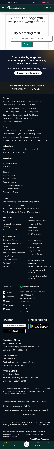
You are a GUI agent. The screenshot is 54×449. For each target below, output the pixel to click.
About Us (23, 308)
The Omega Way (35, 244)
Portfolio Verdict (34, 234)
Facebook (10, 297)
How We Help (8, 256)
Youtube (9, 301)
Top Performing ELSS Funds (14, 205)
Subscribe (45, 2)
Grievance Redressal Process (14, 410)
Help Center (36, 2)
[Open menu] (3, 8)
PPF (28, 149)
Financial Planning (10, 259)
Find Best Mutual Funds (12, 130)
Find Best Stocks (9, 179)
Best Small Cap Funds (32, 134)
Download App (12, 2)
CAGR (34, 149)
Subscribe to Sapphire (28, 73)
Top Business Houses (26, 105)
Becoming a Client (35, 240)
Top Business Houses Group (14, 185)
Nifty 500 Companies (29, 112)
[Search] (26, 444)
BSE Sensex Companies (12, 115)
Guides (5, 233)
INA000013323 (19, 89)
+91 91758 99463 (18, 381)
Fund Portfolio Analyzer (12, 134)
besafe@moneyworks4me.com (32, 292)
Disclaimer (7, 406)
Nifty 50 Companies (11, 112)
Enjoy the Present (9, 249)
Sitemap (6, 266)
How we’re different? (36, 247)
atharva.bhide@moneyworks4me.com (23, 377)
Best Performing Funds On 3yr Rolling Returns (21, 202)
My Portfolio (33, 231)
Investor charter (40, 410)
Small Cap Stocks (31, 115)
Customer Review (35, 254)
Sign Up (47, 8)
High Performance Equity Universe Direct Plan (21, 208)
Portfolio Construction (11, 263)
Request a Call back (27, 298)
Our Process (25, 305)
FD (9, 149)
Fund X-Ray (33, 227)
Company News (9, 105)
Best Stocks (22, 101)
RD (23, 149)
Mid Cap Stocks (9, 118)
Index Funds (43, 140)
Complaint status (9, 402)
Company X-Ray (35, 224)
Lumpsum (16, 149)
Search (27, 44)
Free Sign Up (14, 331)
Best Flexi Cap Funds (11, 137)
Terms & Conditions (39, 402)
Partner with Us (26, 302)
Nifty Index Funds (10, 140)
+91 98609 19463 (18, 365)
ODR (30, 410)
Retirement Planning (10, 240)
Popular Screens (35, 101)
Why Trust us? (34, 251)
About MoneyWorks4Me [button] (40, 439)
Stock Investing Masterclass (14, 230)
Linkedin (9, 293)
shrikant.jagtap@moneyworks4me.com (23, 347)
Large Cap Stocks (24, 118)
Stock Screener (9, 101)
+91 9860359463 (27, 295)
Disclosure (17, 406)
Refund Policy (23, 402)
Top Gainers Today (28, 108)
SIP (4, 149)
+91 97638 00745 (19, 350)
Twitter (8, 309)
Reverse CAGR (8, 152)
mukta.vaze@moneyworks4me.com (22, 362)
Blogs (5, 221)
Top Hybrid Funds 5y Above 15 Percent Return (21, 212)
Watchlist (6, 167)
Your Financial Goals (11, 237)
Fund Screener (29, 130)
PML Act (27, 406)
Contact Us (24, 312)
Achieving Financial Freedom (14, 253)
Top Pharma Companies (12, 122)
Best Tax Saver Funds (27, 140)
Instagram (10, 305)
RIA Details (35, 89)
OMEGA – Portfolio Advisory (39, 266)
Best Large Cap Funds (30, 137)
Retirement (20, 152)
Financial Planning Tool (37, 221)
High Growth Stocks (11, 108)
